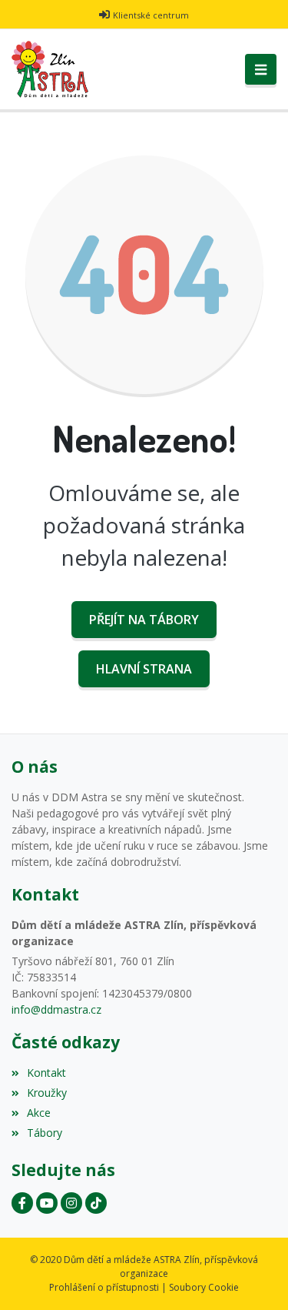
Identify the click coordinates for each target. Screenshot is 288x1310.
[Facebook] (22, 1203)
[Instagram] (71, 1203)
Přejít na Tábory (144, 619)
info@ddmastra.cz (56, 1009)
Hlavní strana (144, 668)
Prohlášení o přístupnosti (104, 1287)
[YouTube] (47, 1203)
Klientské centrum (151, 15)
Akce (39, 1112)
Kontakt (46, 1072)
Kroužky (47, 1092)
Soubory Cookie (204, 1287)
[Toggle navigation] (260, 69)
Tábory (44, 1132)
